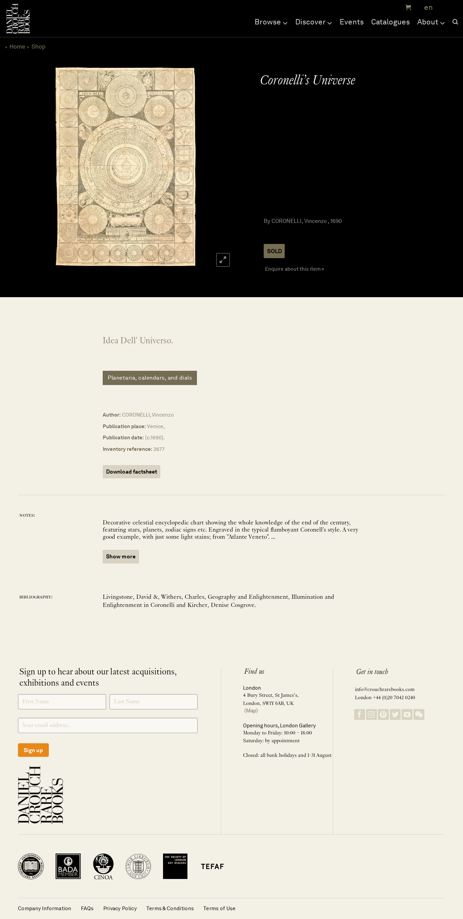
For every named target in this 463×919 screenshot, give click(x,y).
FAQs (87, 908)
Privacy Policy (120, 908)
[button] (407, 7)
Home (17, 46)
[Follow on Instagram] (371, 714)
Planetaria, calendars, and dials (150, 378)
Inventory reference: (127, 449)
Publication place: (124, 426)
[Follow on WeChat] (419, 714)
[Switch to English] (426, 7)
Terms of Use (219, 908)
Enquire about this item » (294, 269)
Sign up (33, 750)
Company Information (45, 908)
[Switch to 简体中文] (443, 7)
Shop (38, 46)
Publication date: (123, 437)
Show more (121, 556)
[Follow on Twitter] (395, 714)
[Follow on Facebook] (359, 714)
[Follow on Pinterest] (383, 714)
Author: (112, 414)
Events (352, 21)
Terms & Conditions (170, 908)
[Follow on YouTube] (407, 714)
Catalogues (390, 21)
